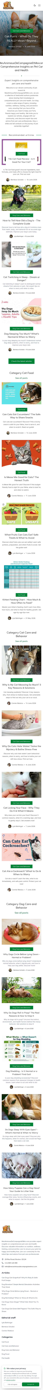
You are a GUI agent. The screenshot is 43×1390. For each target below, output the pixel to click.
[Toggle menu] (39, 5)
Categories (7, 1337)
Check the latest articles (21, 361)
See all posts (21, 378)
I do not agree (12, 1384)
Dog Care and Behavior (21, 215)
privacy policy (10, 1380)
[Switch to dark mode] (35, 5)
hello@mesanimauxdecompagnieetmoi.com (21, 1266)
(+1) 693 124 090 (11, 1263)
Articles (6, 1272)
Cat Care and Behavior (21, 31)
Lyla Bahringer (7, 1323)
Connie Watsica (8, 1331)
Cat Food (21, 154)
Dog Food (5, 1354)
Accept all (30, 1384)
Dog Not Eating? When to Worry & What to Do (19, 1298)
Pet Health (6, 1358)
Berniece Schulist (8, 1327)
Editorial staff (9, 1317)
